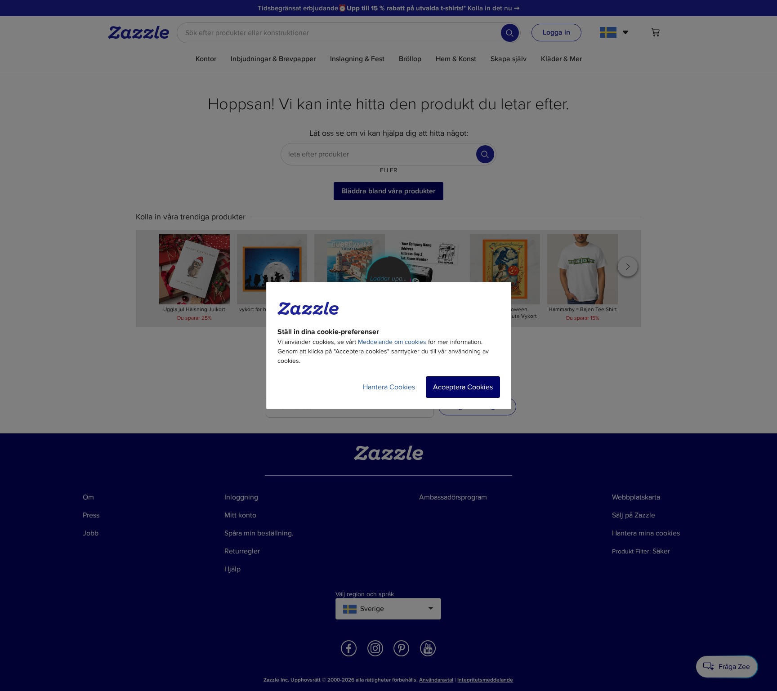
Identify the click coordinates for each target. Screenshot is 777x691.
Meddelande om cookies (392, 342)
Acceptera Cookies (463, 387)
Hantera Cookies (389, 387)
